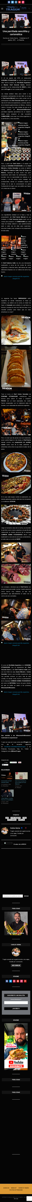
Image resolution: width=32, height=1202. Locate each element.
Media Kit (14, 1188)
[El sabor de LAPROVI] (8, 844)
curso (24, 817)
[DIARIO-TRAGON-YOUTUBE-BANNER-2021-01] (16, 1024)
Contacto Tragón (23, 1188)
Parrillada (21, 819)
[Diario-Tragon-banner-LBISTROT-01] (16, 912)
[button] (2, 9)
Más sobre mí (16, 965)
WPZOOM (16, 1198)
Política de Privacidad (16, 1190)
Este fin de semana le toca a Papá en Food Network (20, 782)
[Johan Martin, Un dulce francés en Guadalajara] (7, 793)
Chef (7, 817)
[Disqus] (16, 870)
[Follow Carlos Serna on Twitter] (23, 828)
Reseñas (21, 40)
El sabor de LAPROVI (20, 844)
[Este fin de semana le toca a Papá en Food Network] (21, 775)
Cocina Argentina (15, 817)
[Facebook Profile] (21, 828)
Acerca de (6, 1188)
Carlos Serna (14, 38)
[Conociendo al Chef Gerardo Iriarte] (7, 775)
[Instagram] (25, 828)
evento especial (12, 819)
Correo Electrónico (16, 999)
